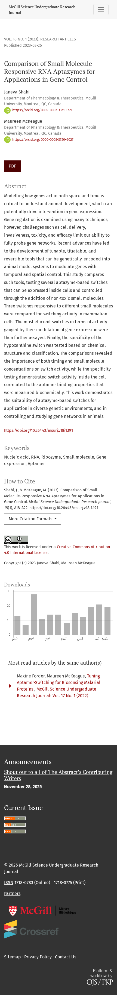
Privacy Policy (38, 956)
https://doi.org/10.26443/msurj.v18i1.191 (38, 430)
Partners (12, 893)
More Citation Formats (31, 518)
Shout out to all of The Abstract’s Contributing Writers (58, 775)
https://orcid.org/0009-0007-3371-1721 (41, 110)
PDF (12, 166)
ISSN (8, 882)
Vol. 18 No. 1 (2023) (21, 39)
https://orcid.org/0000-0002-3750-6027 (42, 139)
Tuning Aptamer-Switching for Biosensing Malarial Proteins (58, 682)
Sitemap (12, 956)
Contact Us (65, 956)
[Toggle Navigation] (101, 9)
